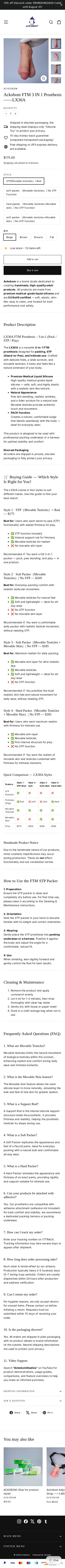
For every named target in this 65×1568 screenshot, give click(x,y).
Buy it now (32, 270)
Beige (9, 237)
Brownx (38, 237)
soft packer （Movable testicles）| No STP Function (31, 192)
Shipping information (19, 1391)
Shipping (8, 162)
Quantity (10, 108)
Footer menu (14, 1546)
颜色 (6, 231)
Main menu (12, 1536)
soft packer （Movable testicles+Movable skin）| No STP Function (30, 219)
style (8, 175)
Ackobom (11, 88)
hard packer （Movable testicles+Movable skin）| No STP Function (31, 205)
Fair (52, 237)
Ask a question (14, 1401)
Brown (23, 237)
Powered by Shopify (42, 1555)
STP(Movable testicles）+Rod (23, 181)
